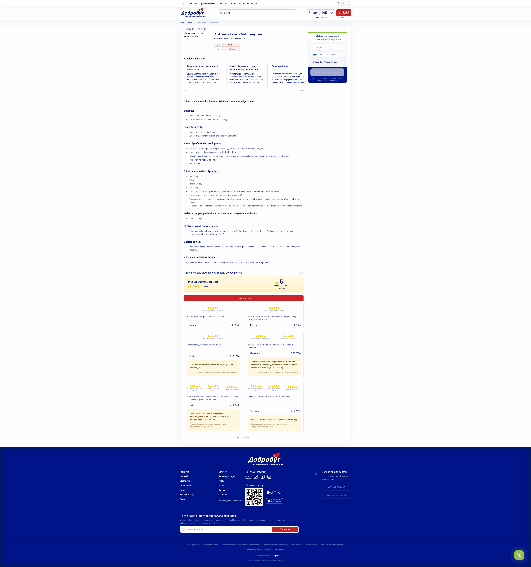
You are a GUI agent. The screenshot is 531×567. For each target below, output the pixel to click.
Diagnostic (185, 481)
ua (349, 3)
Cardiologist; (227, 38)
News (182, 490)
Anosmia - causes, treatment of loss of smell (202, 68)
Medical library (187, 494)
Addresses (222, 3)
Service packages (226, 476)
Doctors (183, 3)
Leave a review (243, 298)
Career (183, 499)
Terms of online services (211, 545)
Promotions (252, 3)
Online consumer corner (315, 545)
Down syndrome (280, 66)
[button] (316, 55)
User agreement (193, 545)
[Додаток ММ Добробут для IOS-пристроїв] (274, 501)
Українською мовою (261, 556)
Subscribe (285, 529)
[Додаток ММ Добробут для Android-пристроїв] (274, 492)
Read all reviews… (243, 438)
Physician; (218, 38)
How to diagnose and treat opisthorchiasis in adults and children (243, 68)
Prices (233, 3)
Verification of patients (335, 545)
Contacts (222, 494)
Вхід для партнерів (337, 495)
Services (193, 3)
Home (182, 23)
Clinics (221, 490)
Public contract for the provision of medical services (283, 545)
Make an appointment (327, 72)
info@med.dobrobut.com (232, 501)
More (241, 3)
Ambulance (185, 485)
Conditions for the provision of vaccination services (242, 545)
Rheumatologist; (239, 38)
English (275, 556)
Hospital (184, 476)
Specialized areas (207, 3)
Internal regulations (254, 550)
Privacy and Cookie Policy (274, 550)
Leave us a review (336, 487)
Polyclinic (184, 471)
